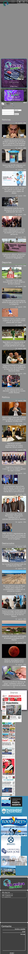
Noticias (6, 120)
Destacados (8, 543)
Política (6, 397)
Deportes (6, 262)
